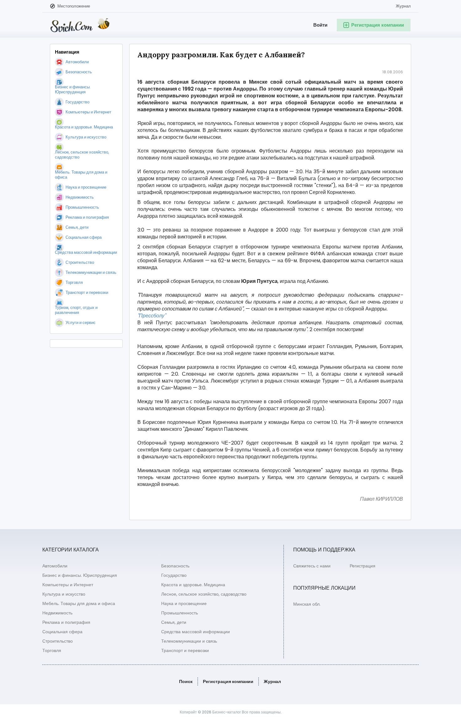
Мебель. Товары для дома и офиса (78, 603)
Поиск (186, 681)
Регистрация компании (228, 681)
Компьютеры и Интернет (67, 585)
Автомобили (54, 566)
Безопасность (175, 566)
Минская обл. (307, 604)
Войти (320, 25)
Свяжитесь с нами (312, 566)
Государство (174, 575)
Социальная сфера (62, 632)
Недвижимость (57, 613)
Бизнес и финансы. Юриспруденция (79, 575)
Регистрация (362, 566)
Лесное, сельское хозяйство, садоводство (203, 594)
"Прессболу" (151, 315)
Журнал (403, 6)
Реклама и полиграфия (66, 622)
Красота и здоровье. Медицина (193, 585)
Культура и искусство (63, 594)
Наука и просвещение (184, 603)
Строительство (57, 641)
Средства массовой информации (195, 632)
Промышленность (179, 613)
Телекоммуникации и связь (189, 641)
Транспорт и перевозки (185, 650)
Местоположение (73, 6)
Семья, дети (173, 622)
